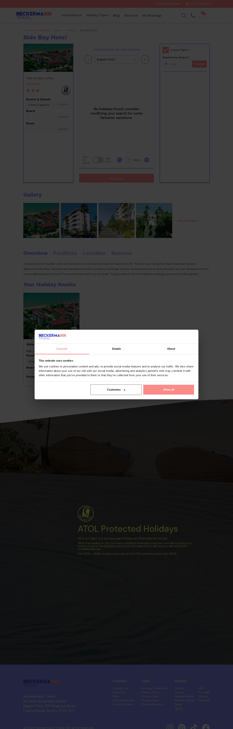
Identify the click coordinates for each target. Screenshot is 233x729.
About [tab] (171, 348)
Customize (114, 389)
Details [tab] (116, 348)
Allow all (168, 389)
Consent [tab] (61, 348)
